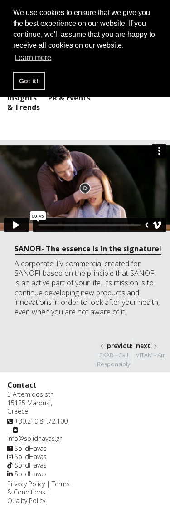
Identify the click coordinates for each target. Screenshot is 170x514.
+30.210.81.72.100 (41, 421)
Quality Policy (26, 500)
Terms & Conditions (38, 488)
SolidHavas (30, 448)
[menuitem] (69, 99)
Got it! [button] (29, 81)
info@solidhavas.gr (34, 438)
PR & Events (69, 98)
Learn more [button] (33, 57)
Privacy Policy (26, 483)
